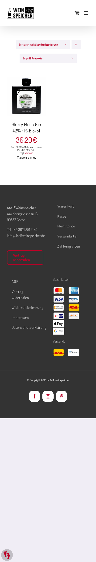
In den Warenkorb (26, 94)
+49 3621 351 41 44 (24, 229)
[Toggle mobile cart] (77, 13)
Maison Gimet (26, 157)
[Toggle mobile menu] (86, 13)
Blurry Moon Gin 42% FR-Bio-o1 (26, 127)
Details (29, 99)
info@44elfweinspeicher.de (26, 235)
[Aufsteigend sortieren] (76, 44)
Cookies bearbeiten (7, 555)
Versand (29, 153)
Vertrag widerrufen (21, 257)
